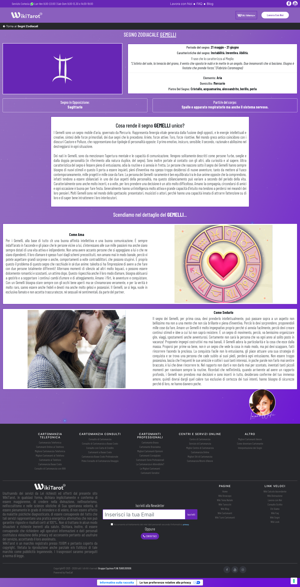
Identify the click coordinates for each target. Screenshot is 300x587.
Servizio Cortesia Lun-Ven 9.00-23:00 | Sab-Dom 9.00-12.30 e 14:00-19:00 (52, 4)
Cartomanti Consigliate (150, 455)
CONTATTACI (151, 536)
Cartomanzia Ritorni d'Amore (200, 460)
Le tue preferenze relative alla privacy (165, 582)
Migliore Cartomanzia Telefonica (50, 451)
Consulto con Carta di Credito (100, 447)
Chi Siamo (275, 508)
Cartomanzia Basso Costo (50, 464)
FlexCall (69, 572)
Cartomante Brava (150, 442)
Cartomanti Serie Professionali (150, 459)
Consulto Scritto (275, 504)
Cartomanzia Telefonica (50, 442)
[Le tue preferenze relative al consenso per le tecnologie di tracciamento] (294, 581)
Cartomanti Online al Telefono (50, 446)
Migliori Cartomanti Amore (250, 439)
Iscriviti (191, 514)
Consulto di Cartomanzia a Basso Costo (100, 443)
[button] (246, 15)
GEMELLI (168, 34)
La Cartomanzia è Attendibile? (150, 464)
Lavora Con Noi (275, 15)
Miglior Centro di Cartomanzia (200, 447)
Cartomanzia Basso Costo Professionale (100, 456)
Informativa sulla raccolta (117, 582)
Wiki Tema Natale (225, 500)
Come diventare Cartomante (250, 443)
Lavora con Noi (275, 500)
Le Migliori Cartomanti (150, 468)
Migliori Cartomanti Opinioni (150, 451)
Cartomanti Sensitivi (150, 472)
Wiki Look (275, 521)
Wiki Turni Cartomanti (225, 517)
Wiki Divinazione (274, 495)
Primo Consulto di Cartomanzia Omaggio (100, 460)
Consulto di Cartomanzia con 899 (50, 468)
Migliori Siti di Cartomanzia (200, 456)
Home (225, 491)
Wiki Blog (225, 508)
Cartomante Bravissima (150, 446)
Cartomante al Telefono (50, 459)
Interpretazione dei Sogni (250, 447)
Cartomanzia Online (200, 452)
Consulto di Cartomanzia (100, 439)
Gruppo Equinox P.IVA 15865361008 (114, 568)
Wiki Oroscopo (224, 495)
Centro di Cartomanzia (200, 439)
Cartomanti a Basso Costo (100, 452)
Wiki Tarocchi (225, 504)
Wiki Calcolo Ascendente (275, 491)
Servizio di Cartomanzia (200, 443)
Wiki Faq (275, 513)
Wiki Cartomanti (225, 513)
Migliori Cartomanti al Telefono (50, 455)
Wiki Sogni (275, 517)
